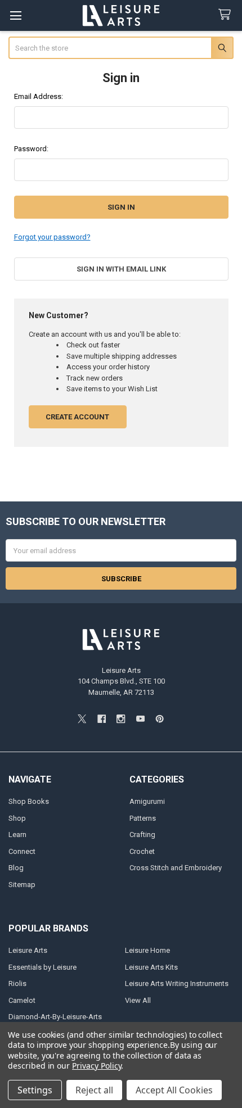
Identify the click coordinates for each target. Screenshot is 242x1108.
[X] (82, 719)
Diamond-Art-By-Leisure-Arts (55, 1016)
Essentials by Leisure (42, 967)
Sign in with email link (121, 269)
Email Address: (38, 96)
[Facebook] (101, 719)
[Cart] (227, 14)
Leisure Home (147, 950)
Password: (31, 148)
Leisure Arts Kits (151, 967)
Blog (16, 867)
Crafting (142, 834)
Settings (34, 1090)
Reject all (94, 1090)
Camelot (21, 1000)
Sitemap (21, 884)
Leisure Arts (27, 950)
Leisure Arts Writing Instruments (176, 983)
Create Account (77, 417)
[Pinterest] (159, 719)
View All (138, 1000)
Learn (17, 834)
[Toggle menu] (15, 15)
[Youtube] (140, 719)
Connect (21, 851)
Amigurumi (147, 801)
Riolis (17, 983)
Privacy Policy (96, 1065)
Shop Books (28, 801)
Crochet (142, 851)
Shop (17, 818)
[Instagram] (121, 719)
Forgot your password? (52, 237)
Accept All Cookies (174, 1090)
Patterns (142, 818)
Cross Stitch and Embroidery (175, 867)
